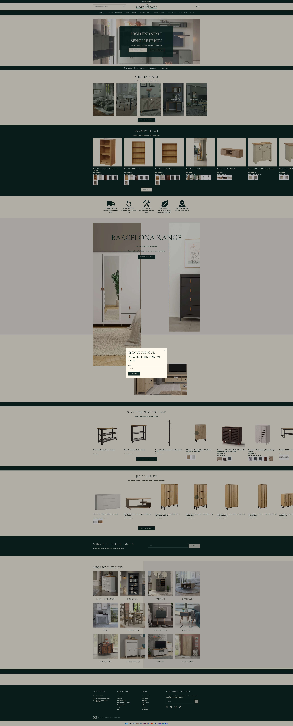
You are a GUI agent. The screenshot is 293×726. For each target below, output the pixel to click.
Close (165, 350)
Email (130, 365)
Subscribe (134, 373)
